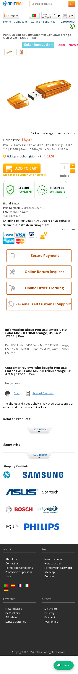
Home (7, 22)
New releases (13, 609)
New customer (53, 559)
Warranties (51, 622)
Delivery (49, 613)
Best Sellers (12, 613)
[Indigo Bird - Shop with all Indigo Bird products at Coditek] (48, 509)
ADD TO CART (26, 168)
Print (17, 393)
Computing (21, 22)
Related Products (43, 393)
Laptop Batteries (15, 622)
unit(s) (64, 176)
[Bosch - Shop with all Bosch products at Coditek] (19, 509)
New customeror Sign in (49, 16)
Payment (49, 617)
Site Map (49, 572)
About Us (11, 559)
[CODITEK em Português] (34, 16)
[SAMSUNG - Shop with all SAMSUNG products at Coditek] (43, 474)
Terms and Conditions (19, 568)
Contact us (11, 563)
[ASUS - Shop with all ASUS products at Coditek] (21, 492)
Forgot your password (58, 568)
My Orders (50, 609)
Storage (35, 22)
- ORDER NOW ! (51, 45)
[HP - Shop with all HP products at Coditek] (12, 474)
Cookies (49, 576)
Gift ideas (11, 617)
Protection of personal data (19, 574)
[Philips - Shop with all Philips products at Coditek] (41, 526)
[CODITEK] (13, 3)
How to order (52, 563)
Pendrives (49, 22)
